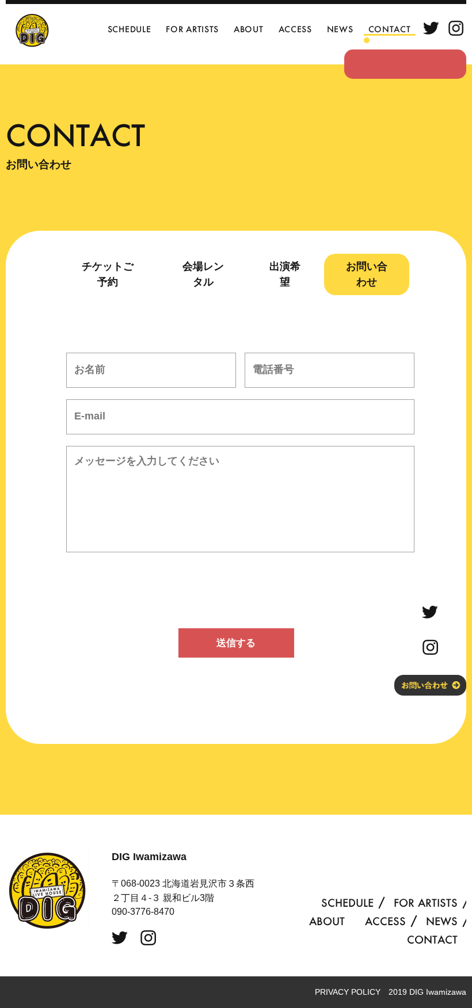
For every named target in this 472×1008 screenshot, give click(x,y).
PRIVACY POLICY (347, 991)
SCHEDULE (129, 29)
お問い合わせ (366, 274)
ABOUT (249, 29)
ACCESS (295, 29)
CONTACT (389, 29)
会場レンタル (203, 274)
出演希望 (284, 274)
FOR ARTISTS (192, 29)
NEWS (340, 29)
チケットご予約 (108, 274)
